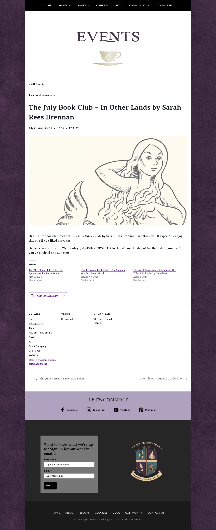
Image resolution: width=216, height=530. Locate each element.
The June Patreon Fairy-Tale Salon (61, 378)
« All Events (37, 84)
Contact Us (164, 5)
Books (81, 5)
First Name (50, 459)
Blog (118, 5)
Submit (50, 485)
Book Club (34, 351)
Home (48, 5)
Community (137, 5)
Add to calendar (48, 295)
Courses (102, 5)
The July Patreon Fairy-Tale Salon (162, 378)
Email (48, 470)
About (63, 5)
